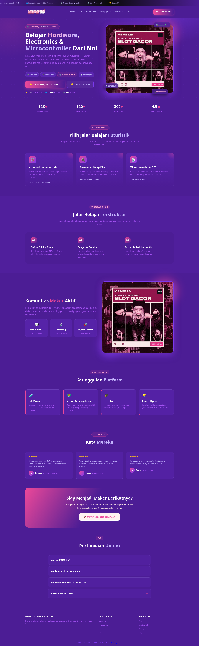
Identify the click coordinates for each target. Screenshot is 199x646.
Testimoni (118, 12)
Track (72, 12)
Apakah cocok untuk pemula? (66, 571)
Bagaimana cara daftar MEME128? (68, 582)
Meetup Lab (143, 625)
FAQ (128, 12)
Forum (141, 621)
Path (80, 12)
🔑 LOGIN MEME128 (80, 84)
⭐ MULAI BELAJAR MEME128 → (45, 84)
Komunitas (91, 12)
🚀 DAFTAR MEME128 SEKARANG (99, 516)
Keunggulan (105, 12)
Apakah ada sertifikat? (62, 593)
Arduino (103, 621)
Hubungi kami (116, 642)
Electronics (104, 625)
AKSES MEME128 (163, 12)
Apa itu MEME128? (60, 560)
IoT (101, 632)
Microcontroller (106, 629)
